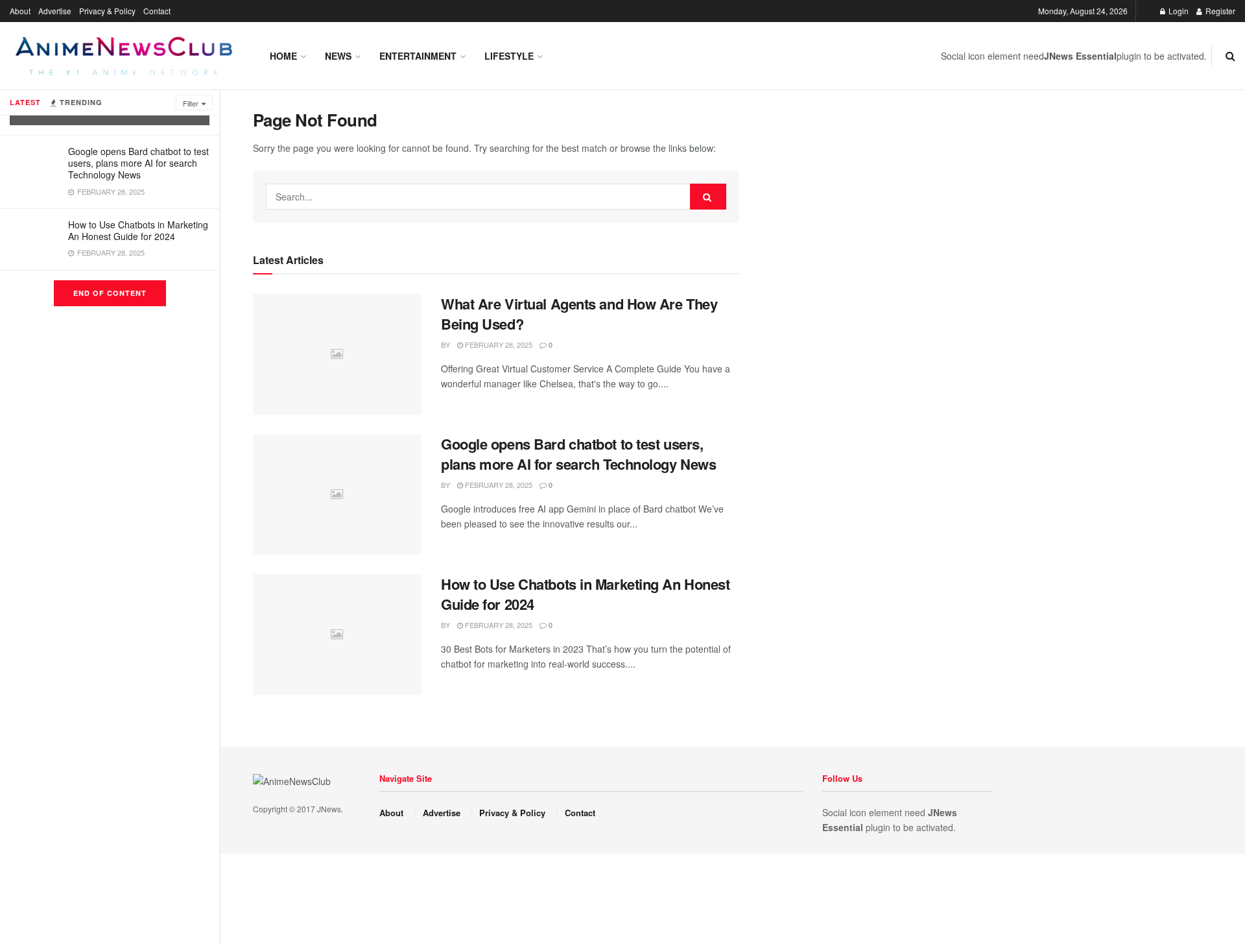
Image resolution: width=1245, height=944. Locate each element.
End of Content (110, 293)
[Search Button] (708, 197)
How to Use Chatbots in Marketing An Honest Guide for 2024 (138, 230)
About (20, 10)
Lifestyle (509, 55)
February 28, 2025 (497, 344)
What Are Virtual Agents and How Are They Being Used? (579, 313)
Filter (190, 103)
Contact (157, 10)
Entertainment (417, 55)
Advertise (54, 10)
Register (1219, 10)
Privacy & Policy (107, 10)
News (338, 55)
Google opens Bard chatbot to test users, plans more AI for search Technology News (138, 163)
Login (1178, 10)
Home (283, 55)
